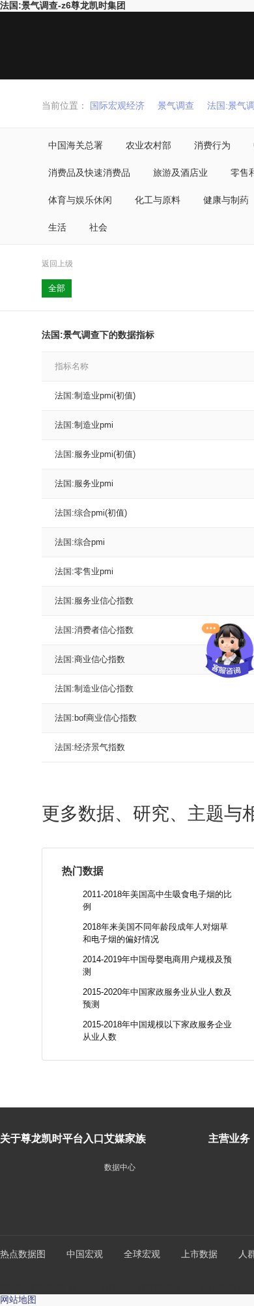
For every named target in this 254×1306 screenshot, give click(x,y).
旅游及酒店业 (180, 172)
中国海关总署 (75, 145)
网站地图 (18, 1299)
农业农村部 (148, 145)
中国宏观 (84, 1254)
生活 (57, 227)
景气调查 (176, 105)
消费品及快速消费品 (89, 172)
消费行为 (212, 145)
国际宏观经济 (117, 105)
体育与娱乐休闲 (80, 200)
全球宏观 (142, 1254)
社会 (98, 227)
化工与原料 (157, 200)
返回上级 (57, 263)
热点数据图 (23, 1254)
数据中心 (119, 1167)
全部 (56, 288)
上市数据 (199, 1254)
